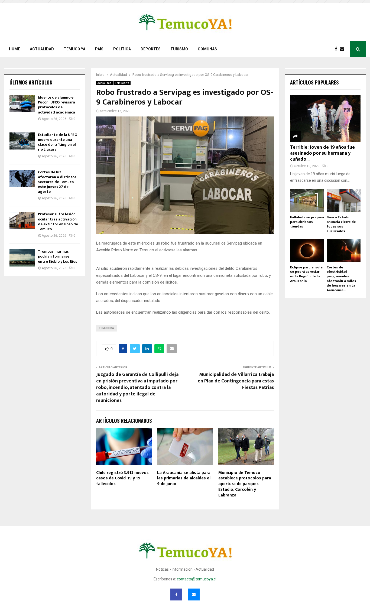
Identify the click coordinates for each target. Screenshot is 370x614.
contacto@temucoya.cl (196, 579)
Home (14, 49)
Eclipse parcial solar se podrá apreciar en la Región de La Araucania (307, 274)
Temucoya (106, 328)
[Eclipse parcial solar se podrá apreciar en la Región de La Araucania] (307, 250)
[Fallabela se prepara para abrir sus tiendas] (307, 200)
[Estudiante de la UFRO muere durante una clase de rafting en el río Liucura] (22, 141)
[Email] (343, 49)
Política (122, 49)
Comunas (207, 49)
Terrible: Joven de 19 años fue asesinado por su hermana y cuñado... (322, 153)
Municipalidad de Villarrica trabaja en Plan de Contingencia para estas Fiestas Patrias (236, 381)
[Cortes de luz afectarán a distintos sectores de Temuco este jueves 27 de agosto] (22, 178)
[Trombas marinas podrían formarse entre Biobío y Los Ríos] (22, 257)
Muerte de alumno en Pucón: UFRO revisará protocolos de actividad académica (57, 104)
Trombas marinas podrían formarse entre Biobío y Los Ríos (57, 256)
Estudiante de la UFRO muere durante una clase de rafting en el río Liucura (57, 142)
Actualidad (42, 49)
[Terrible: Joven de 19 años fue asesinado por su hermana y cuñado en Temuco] (325, 118)
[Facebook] (337, 49)
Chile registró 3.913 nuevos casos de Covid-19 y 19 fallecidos (122, 478)
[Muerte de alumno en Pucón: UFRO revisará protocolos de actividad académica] (22, 103)
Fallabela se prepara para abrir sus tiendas (307, 221)
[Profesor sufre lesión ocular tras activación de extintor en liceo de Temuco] (22, 220)
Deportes (151, 49)
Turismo (179, 49)
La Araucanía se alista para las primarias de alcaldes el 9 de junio (183, 478)
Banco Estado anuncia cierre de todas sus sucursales (341, 224)
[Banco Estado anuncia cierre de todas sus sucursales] (344, 200)
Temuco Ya (74, 49)
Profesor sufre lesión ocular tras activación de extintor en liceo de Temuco (58, 221)
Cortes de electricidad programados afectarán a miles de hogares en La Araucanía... (341, 278)
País (99, 49)
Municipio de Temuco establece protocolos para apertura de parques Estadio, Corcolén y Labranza (244, 484)
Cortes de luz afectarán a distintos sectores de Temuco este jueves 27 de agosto (57, 182)
